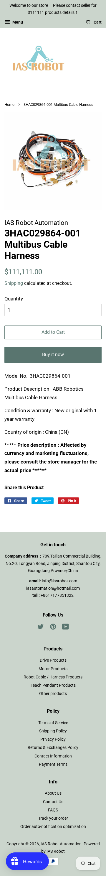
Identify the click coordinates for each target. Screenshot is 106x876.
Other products (53, 693)
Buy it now (53, 354)
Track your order (53, 818)
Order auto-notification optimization (53, 826)
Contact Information (53, 756)
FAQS (53, 810)
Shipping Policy (53, 731)
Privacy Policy (53, 739)
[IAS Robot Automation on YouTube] (65, 627)
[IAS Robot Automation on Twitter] (40, 627)
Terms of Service (53, 722)
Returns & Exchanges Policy (53, 747)
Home (9, 104)
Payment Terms (53, 764)
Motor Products (53, 668)
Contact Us (53, 801)
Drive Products (53, 660)
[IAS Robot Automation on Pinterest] (53, 627)
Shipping (13, 283)
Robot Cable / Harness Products (53, 677)
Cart (97, 22)
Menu (17, 22)
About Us (53, 793)
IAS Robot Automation (61, 844)
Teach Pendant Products (53, 685)
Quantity (13, 299)
